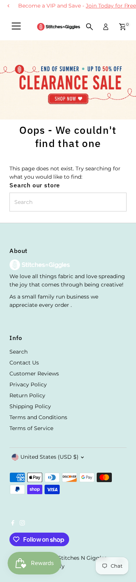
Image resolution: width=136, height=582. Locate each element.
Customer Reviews (34, 374)
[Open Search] (89, 26)
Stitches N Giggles (82, 558)
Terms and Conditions (38, 417)
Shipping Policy (30, 406)
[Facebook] (12, 524)
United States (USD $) (49, 457)
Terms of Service (31, 428)
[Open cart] (123, 26)
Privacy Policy (28, 384)
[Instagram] (22, 524)
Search (18, 352)
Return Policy (27, 395)
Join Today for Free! (103, 6)
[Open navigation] (16, 26)
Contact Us (24, 363)
